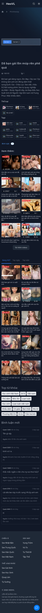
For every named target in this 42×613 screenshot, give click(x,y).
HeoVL (10, 4)
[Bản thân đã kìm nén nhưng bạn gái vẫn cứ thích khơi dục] (31, 205)
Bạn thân (27, 409)
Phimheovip (14, 12)
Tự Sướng (6, 582)
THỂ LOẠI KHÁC (9, 563)
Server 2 (16, 42)
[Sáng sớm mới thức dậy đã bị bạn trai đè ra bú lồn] (11, 182)
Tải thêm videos (21, 247)
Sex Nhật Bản (8, 543)
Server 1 (7, 42)
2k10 (23, 393)
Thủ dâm (6, 398)
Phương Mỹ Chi (9, 414)
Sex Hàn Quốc (8, 552)
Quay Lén (6, 577)
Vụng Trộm (28, 543)
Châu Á (5, 538)
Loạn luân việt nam (20, 404)
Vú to (20, 414)
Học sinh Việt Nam (10, 393)
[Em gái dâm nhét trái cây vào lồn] (31, 229)
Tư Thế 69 (27, 552)
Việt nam (31, 393)
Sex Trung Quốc (9, 547)
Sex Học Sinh (7, 572)
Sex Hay (26, 538)
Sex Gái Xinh (7, 568)
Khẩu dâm (6, 409)
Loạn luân (26, 398)
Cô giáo (17, 409)
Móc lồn (16, 398)
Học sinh (6, 404)
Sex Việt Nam (7, 556)
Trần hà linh (30, 414)
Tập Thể (26, 556)
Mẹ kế (35, 409)
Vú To (25, 547)
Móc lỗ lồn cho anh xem (17, 439)
